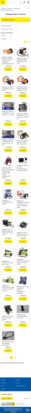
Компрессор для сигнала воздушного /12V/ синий (22, 316)
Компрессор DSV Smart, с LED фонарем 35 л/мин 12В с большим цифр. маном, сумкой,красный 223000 (8, 172)
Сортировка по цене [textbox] (7, 29)
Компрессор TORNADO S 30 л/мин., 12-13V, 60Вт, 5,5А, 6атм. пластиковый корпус (23, 204)
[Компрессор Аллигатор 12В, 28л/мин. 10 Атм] (8, 254)
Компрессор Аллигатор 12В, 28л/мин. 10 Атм (7, 262)
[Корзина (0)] (28, 2)
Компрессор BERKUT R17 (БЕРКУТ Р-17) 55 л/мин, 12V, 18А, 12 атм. (8, 142)
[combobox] (9, 25)
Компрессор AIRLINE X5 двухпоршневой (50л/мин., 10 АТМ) (22, 88)
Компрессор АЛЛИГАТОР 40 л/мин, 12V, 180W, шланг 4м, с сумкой (8, 288)
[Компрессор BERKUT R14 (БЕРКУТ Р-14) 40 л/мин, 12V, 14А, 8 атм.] (8, 106)
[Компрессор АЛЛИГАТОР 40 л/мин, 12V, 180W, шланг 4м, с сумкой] (8, 280)
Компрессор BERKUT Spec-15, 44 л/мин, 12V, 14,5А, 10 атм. (22, 142)
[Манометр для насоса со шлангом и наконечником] (8, 335)
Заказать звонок (6, 398)
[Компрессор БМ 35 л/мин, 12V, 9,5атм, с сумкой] (8, 310)
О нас (2, 386)
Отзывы (3, 389)
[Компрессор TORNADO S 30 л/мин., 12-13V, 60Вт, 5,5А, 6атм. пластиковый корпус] (23, 194)
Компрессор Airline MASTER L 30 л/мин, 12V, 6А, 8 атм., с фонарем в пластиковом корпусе (8, 60)
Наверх (26, 398)
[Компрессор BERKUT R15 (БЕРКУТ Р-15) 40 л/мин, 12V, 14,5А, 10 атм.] (23, 107)
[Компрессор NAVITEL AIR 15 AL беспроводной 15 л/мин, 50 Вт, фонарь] (23, 160)
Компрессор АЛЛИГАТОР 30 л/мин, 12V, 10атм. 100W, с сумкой (23, 261)
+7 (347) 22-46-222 (6, 394)
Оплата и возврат (20, 386)
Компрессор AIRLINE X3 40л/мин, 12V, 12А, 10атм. (8, 88)
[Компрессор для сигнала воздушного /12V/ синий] (23, 309)
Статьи (17, 383)
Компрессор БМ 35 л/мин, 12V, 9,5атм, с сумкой (8, 318)
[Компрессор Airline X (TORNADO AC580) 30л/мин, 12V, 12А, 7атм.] (23, 52)
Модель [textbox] (4, 39)
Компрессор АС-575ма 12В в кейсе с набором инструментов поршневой (23, 290)
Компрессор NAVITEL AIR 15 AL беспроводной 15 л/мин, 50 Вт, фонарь (22, 168)
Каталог (17, 379)
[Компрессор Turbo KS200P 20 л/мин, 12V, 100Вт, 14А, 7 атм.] (23, 225)
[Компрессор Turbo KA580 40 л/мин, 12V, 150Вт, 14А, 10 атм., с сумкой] (8, 223)
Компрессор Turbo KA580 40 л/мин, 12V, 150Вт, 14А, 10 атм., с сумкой (8, 232)
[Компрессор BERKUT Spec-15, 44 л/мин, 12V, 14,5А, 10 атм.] (23, 134)
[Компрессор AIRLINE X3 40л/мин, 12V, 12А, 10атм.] (8, 80)
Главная (3, 379)
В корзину (8, 69)
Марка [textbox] (3, 35)
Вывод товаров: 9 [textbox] (6, 25)
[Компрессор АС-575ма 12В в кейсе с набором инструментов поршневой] (23, 280)
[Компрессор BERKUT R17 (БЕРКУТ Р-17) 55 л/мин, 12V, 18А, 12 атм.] (8, 134)
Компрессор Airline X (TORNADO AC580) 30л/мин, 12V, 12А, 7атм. (22, 61)
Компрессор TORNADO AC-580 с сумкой (7, 202)
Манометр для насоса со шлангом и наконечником (8, 343)
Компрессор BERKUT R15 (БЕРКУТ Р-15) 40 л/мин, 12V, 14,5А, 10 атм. (22, 116)
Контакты (3, 383)
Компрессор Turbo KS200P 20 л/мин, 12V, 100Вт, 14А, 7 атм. (23, 234)
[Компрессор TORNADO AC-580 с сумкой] (8, 194)
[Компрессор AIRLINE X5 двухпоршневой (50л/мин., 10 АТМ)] (23, 80)
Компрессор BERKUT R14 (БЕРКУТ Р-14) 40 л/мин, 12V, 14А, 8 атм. (8, 113)
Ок (27, 410)
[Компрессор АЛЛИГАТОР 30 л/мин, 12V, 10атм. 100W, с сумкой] (23, 252)
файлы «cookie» (15, 408)
